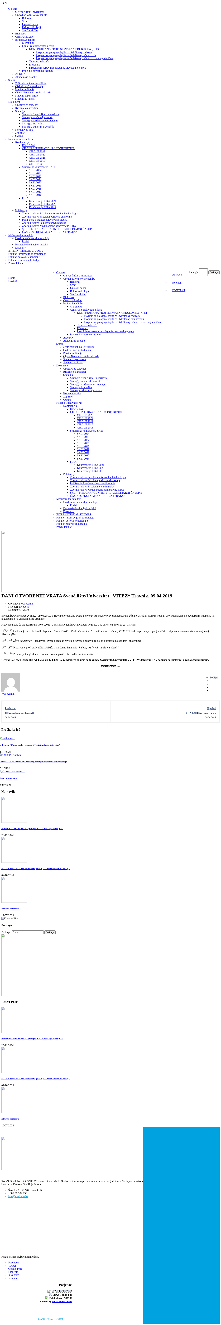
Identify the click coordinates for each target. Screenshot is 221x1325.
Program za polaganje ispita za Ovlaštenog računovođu (66, 55)
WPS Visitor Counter (62, 1301)
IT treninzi (34, 64)
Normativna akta (24, 129)
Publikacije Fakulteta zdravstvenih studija (44, 219)
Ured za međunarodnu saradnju (32, 238)
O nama (12, 8)
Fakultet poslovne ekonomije (24, 256)
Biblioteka (20, 33)
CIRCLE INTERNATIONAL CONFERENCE (48, 148)
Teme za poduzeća (39, 61)
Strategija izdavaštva (33, 123)
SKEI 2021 (35, 179)
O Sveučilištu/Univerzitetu (29, 11)
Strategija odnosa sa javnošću (38, 126)
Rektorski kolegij (31, 27)
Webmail (176, 282)
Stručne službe (30, 30)
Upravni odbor (30, 24)
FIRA (25, 198)
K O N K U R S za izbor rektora (200, 713)
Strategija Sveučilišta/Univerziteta (40, 114)
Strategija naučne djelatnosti (37, 117)
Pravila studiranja (24, 89)
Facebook (13, 1262)
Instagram (13, 1274)
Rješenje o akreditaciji (27, 108)
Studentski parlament (26, 95)
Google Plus (15, 1268)
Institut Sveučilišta (25, 39)
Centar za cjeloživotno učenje (38, 45)
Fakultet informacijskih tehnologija (27, 253)
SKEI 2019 (35, 185)
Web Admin (26, 603)
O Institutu (28, 42)
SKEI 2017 (35, 191)
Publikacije (21, 210)
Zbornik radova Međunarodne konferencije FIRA (49, 225)
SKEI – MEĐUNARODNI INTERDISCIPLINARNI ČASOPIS (58, 229)
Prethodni (10, 708)
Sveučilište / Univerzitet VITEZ (50, 1319)
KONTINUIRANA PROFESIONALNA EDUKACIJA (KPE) (64, 49)
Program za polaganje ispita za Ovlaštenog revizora (64, 52)
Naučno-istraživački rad (21, 139)
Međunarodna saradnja (20, 235)
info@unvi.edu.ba (18, 1196)
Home (11, 277)
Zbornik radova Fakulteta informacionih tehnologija (50, 213)
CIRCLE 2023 (37, 151)
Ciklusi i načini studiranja (29, 86)
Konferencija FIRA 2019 (42, 207)
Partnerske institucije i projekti (31, 244)
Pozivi (25, 241)
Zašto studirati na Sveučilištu (30, 83)
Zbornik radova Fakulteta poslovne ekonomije (47, 216)
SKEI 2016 (35, 194)
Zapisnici (20, 132)
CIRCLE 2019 (37, 160)
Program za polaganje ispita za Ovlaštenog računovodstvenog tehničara (74, 58)
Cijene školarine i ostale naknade (33, 92)
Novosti (12, 280)
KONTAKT (178, 290)
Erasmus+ (20, 247)
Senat (25, 21)
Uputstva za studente (26, 104)
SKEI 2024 (35, 170)
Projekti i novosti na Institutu (37, 70)
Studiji (11, 80)
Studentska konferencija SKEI (38, 166)
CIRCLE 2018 (37, 163)
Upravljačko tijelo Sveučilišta (31, 14)
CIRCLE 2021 (37, 157)
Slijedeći (211, 708)
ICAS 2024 (28, 145)
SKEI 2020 (35, 182)
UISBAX (177, 274)
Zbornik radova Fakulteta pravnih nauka (44, 222)
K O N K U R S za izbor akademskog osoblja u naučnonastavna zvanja (35, 868)
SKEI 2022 (35, 176)
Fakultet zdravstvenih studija (23, 260)
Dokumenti (14, 101)
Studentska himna (25, 98)
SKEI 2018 (35, 188)
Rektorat (26, 18)
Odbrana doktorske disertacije (20, 713)
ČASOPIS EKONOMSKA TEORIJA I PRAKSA (50, 232)
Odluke (19, 135)
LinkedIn (13, 1271)
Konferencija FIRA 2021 (42, 201)
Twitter (12, 1265)
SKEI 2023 (35, 173)
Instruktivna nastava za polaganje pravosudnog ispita (57, 67)
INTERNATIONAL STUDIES (25, 250)
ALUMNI (20, 73)
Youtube (12, 1278)
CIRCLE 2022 (37, 154)
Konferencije (22, 142)
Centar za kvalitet (24, 36)
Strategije (20, 111)
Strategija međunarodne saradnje (39, 120)
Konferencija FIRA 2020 (42, 204)
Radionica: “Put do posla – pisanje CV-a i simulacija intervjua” (32, 828)
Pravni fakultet (16, 263)
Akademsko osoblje (26, 76)
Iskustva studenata (10, 908)
